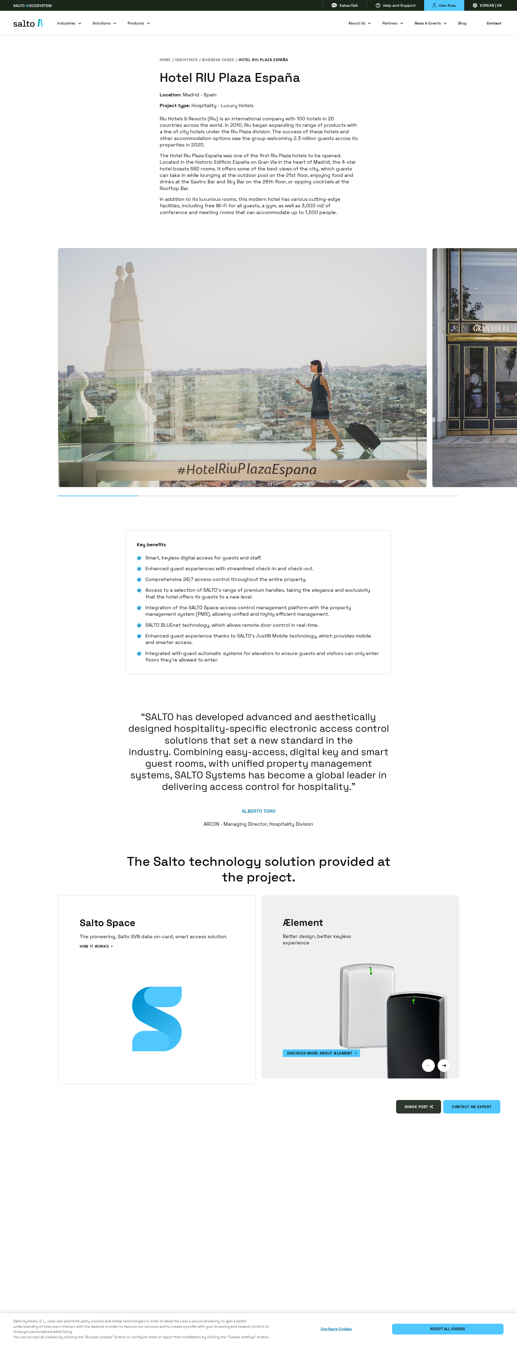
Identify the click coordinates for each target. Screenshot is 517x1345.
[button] (428, 1065)
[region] (258, 1329)
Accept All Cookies (447, 1329)
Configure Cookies (336, 1329)
